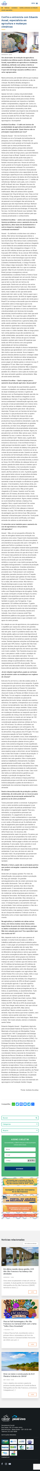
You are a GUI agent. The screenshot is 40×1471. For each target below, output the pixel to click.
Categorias (7, 1124)
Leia (32, 1292)
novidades (14, 8)
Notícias (7, 8)
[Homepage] (2, 8)
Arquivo (5, 1130)
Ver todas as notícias (30, 1243)
